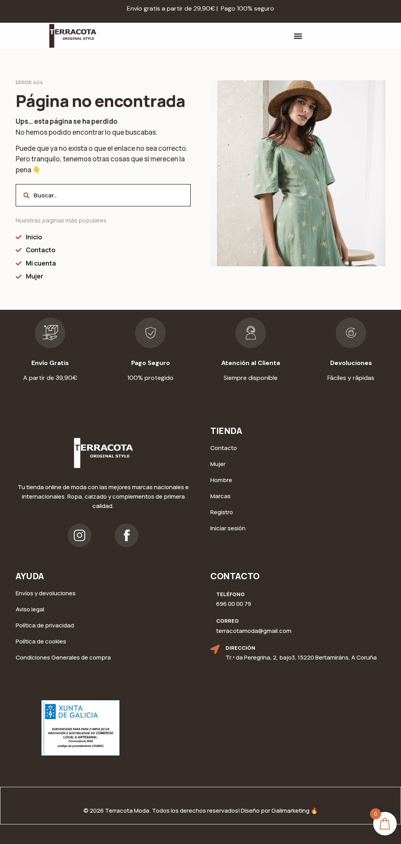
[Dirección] (215, 649)
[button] (298, 35)
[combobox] (103, 195)
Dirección (240, 647)
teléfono (230, 594)
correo (227, 620)
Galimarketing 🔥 (294, 810)
